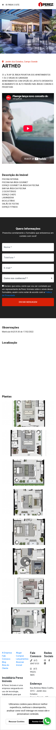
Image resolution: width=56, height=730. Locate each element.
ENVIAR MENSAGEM (28, 302)
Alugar (19, 653)
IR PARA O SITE (12, 5)
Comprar (20, 656)
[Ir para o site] (46, 4)
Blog (4, 662)
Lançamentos (22, 659)
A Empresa (7, 653)
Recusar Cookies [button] (16, 721)
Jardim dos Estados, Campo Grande (21, 61)
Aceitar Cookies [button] (39, 721)
